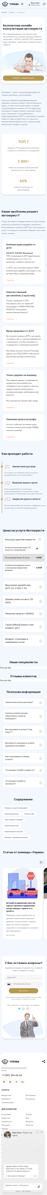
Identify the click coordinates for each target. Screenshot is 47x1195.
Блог (27, 1118)
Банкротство (6, 1095)
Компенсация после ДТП (14, 832)
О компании (6, 1114)
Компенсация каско (12, 814)
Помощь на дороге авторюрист (16, 808)
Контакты (29, 1125)
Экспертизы (30, 1099)
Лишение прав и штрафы (21, 419)
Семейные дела (8, 1102)
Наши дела (6, 1125)
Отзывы (29, 1114)
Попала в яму (29, 814)
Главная (4, 12)
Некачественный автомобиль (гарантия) (20, 293)
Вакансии (29, 1121)
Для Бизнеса (31, 1095)
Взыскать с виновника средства (16, 837)
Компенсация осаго (12, 826)
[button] (35, 3)
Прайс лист (6, 1118)
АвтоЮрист (6, 1099)
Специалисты (7, 1121)
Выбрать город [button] (35, 5)
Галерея (5, 1129)
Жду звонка (23, 991)
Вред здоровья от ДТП (20, 331)
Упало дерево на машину (21, 375)
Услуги (12, 12)
